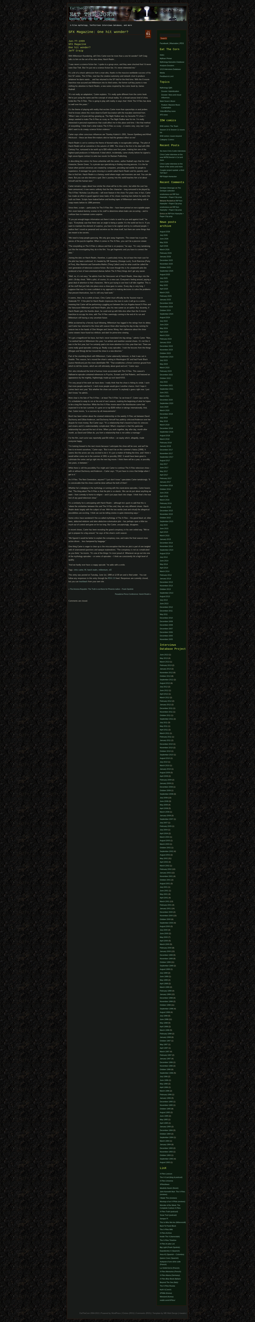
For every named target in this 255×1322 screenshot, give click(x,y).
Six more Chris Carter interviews (173, 151)
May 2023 (164, 364)
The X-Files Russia (167, 1286)
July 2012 (164, 687)
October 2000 (165, 919)
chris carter (78, 570)
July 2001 (164, 887)
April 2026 (164, 246)
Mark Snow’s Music (167, 101)
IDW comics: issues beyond (171, 136)
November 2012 (166, 673)
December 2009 (166, 621)
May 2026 (164, 242)
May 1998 (164, 1023)
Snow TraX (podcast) (168, 1215)
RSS (182, 43)
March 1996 (164, 1091)
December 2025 (166, 260)
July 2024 (164, 321)
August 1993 (165, 1162)
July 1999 (164, 973)
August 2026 (165, 232)
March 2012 (164, 698)
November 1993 (166, 1152)
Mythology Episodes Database (172, 62)
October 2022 (165, 378)
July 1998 (164, 1016)
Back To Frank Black (168, 1226)
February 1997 (166, 1055)
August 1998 (165, 1012)
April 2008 (164, 808)
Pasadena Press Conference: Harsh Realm (132, 594)
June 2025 (164, 282)
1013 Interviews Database (170, 69)
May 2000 (164, 937)
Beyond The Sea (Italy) (169, 1282)
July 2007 (164, 823)
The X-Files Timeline (168, 1240)
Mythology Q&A (166, 88)
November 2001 (166, 876)
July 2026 (164, 235)
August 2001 (165, 884)
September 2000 (166, 923)
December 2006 (166, 632)
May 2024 (164, 328)
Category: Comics (167, 140)
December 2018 (166, 428)
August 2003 (165, 841)
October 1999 (165, 962)
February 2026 (166, 253)
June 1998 (164, 1019)
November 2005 (166, 639)
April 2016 (164, 496)
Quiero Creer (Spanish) (169, 1258)
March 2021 (164, 396)
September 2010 (166, 755)
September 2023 (166, 357)
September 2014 (166, 550)
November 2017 (166, 453)
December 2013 (166, 582)
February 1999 (166, 991)
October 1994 (165, 1134)
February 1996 (166, 1095)
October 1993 (165, 1155)
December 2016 (166, 486)
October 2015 (165, 518)
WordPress (116, 1313)
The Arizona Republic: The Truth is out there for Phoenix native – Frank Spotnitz (101, 589)
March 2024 (164, 335)
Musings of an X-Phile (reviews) (172, 1202)
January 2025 (165, 300)
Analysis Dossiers (167, 66)
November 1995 (166, 1105)
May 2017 (164, 471)
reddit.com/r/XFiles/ (167, 1300)
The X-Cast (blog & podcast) (171, 1177)
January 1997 (165, 1059)
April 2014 (164, 568)
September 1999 (166, 966)
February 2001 (166, 905)
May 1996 (164, 1084)
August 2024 (165, 317)
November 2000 (166, 916)
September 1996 (166, 1073)
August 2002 (165, 855)
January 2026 (165, 257)
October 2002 (165, 848)
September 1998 (166, 1009)
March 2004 (164, 837)
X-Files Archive (166, 1233)
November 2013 (166, 586)
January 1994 (165, 1145)
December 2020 (166, 400)
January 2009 (165, 783)
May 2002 (164, 858)
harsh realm (92, 570)
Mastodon (174, 43)
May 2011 (164, 614)
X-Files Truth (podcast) (169, 1212)
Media (162, 73)
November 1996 (166, 1066)
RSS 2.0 (111, 578)
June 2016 (164, 493)
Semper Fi (164, 1219)
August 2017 (165, 461)
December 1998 (166, 998)
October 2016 (165, 489)
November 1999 (166, 959)
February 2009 (166, 780)
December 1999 (166, 955)
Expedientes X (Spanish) (170, 1251)
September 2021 (166, 389)
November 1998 (166, 1001)
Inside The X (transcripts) (170, 1237)
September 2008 (166, 794)
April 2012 (164, 694)
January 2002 (165, 873)
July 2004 (164, 830)
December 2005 (166, 636)
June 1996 (164, 1080)
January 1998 (165, 1037)
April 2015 (164, 532)
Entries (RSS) (128, 1313)
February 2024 (166, 339)
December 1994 (166, 1130)
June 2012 (164, 690)
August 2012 (165, 683)
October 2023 (165, 353)
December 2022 (166, 375)
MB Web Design (171, 1313)
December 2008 (166, 625)
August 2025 (165, 275)
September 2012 (166, 680)
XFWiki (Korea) (166, 1293)
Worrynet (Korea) (167, 1297)
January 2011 (165, 740)
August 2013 (165, 596)
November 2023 (166, 350)
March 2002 (164, 866)
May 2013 (164, 658)
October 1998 (165, 1005)
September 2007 (166, 819)
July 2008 (164, 798)
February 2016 (166, 503)
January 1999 (165, 994)
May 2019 (164, 421)
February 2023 (166, 371)
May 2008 (164, 805)
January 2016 (165, 507)
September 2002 (166, 851)
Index (162, 55)
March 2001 (164, 901)
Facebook (164, 43)
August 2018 (165, 436)
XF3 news (164, 115)
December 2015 (166, 511)
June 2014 (164, 561)
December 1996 (166, 1062)
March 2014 (164, 571)
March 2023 (164, 368)
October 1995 (165, 1109)
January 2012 (165, 705)
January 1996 (165, 1098)
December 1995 (166, 1102)
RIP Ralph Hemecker (168, 177)
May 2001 (164, 894)
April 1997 (164, 1048)
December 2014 (166, 543)
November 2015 (166, 514)
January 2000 (165, 951)
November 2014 (166, 546)
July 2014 (164, 557)
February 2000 (166, 948)
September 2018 (166, 432)
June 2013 (164, 604)
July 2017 (164, 464)
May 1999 (164, 980)
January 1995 (165, 1127)
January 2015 (165, 539)
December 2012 (166, 607)
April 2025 (164, 289)
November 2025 (166, 264)
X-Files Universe (166, 1181)
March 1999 (164, 987)
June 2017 (164, 468)
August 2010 (165, 758)
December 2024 (166, 303)
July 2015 (164, 525)
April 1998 (164, 1027)
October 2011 (165, 715)
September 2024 (166, 314)
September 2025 (166, 271)
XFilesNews (164, 1184)
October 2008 (165, 790)
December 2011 (166, 611)
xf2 (110, 570)
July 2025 (164, 278)
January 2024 (165, 342)
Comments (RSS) (143, 1313)
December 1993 (166, 1148)
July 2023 (164, 360)
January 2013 (165, 669)
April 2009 (164, 776)
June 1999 (164, 977)
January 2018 (165, 446)
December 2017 (166, 450)
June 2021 (164, 393)
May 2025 (164, 285)
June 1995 (164, 1116)
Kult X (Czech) (165, 1290)
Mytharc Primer (166, 58)
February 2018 (166, 443)
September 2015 (166, 521)
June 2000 (164, 934)
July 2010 (164, 762)
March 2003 (164, 844)
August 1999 (165, 969)
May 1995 (164, 1120)
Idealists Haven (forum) (169, 1188)
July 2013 (164, 600)
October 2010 (165, 751)
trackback (83, 581)
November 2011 (166, 712)
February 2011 (165, 737)
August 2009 (165, 773)
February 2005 (166, 826)
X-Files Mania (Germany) (170, 1275)
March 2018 (164, 439)
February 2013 (166, 665)
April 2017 (164, 475)
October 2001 (165, 880)
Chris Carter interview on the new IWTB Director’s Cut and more (171, 157)
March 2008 (164, 812)
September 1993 (166, 1159)
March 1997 (164, 1052)
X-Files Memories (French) (170, 1272)
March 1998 (164, 1030)
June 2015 (164, 528)
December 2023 (166, 346)
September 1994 (166, 1137)
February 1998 (166, 1034)
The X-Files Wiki (166, 1229)
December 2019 (166, 414)
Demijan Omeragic (167, 188)
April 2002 (164, 862)
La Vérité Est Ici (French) (169, 1268)
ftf (85, 570)
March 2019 (164, 425)
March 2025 (164, 293)
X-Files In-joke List (167, 1244)
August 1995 (165, 1112)
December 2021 (166, 385)
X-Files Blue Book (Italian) (170, 1279)
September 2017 (166, 457)
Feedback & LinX (167, 76)
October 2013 (165, 589)
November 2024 (166, 307)
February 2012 (166, 701)
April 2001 (164, 898)
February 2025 (166, 296)
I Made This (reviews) (168, 1198)
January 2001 (165, 909)
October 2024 (165, 310)
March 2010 (164, 766)
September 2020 (166, 403)
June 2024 (164, 325)
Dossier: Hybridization (170, 91)
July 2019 (164, 418)
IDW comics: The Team (169, 126)
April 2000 (164, 941)
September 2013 (166, 593)
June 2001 (164, 891)
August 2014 (165, 553)
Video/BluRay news (168, 111)
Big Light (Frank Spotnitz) (170, 1247)
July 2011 (163, 723)
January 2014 (165, 579)
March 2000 (164, 944)
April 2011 (164, 730)
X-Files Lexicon (166, 1174)
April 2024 (164, 332)
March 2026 (164, 250)
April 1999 (164, 984)
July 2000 (164, 930)
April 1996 (164, 1087)
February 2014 (166, 575)
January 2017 (165, 482)
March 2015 (164, 536)
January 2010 (165, 769)
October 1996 (165, 1069)
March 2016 (164, 500)
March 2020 (164, 410)
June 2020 (164, 407)
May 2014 (164, 564)
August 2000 (165, 926)
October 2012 (165, 676)
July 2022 (164, 382)
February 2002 (166, 869)
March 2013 (164, 662)
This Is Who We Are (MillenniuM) (173, 1222)
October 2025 (165, 267)
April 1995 (164, 1123)
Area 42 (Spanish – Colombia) (172, 1254)
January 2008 (165, 816)
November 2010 (166, 748)
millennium (103, 570)
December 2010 (166, 618)
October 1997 (165, 1041)
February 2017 (166, 478)
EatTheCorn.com (84, 8)
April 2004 (164, 833)
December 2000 (166, 912)
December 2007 (166, 629)
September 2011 (166, 719)
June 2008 (164, 801)
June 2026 (164, 239)
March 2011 (164, 733)
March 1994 (164, 1141)
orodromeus (165, 194)
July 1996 (164, 1077)
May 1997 (164, 1044)
